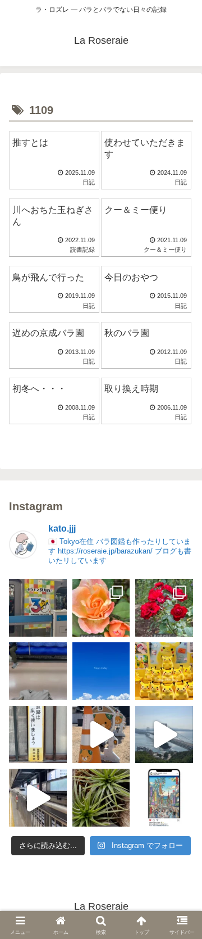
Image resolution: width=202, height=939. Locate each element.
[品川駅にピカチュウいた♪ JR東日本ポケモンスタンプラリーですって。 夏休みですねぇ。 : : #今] (164, 671)
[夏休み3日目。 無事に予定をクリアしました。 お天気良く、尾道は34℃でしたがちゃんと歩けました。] (101, 735)
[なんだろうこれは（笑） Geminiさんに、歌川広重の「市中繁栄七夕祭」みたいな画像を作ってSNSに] (164, 798)
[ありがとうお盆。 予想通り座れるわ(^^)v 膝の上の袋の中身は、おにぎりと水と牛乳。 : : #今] (38, 671)
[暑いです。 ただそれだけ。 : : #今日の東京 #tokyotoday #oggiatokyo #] (101, 671)
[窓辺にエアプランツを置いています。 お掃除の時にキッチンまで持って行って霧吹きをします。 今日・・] (101, 798)
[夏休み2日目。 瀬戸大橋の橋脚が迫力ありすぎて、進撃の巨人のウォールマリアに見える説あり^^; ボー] (164, 735)
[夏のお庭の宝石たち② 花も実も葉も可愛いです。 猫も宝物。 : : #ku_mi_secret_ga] (101, 608)
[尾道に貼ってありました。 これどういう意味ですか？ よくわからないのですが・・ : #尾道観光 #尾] (38, 735)
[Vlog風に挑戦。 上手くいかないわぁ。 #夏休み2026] (38, 798)
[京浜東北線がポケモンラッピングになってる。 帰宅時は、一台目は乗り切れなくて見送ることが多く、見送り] (38, 608)
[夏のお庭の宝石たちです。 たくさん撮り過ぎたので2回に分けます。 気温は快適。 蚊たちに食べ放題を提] (164, 608)
